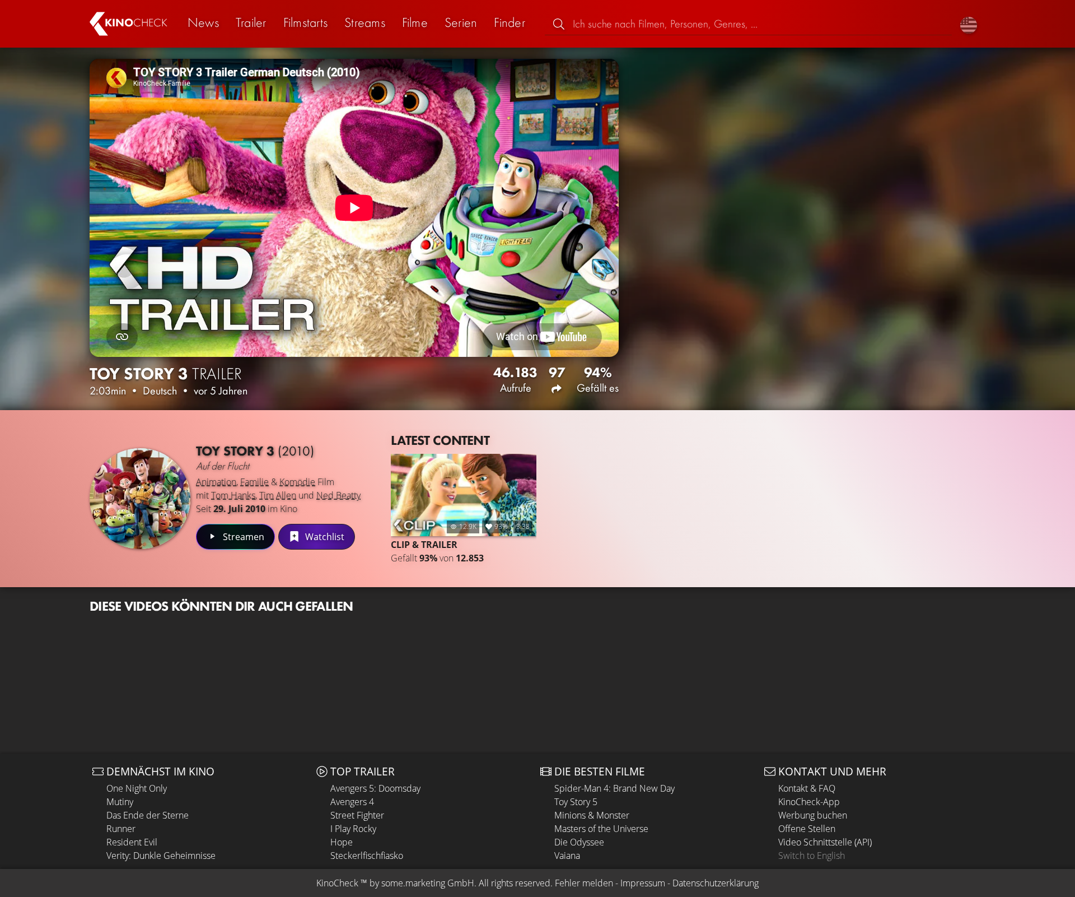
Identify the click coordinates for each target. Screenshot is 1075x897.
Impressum (642, 883)
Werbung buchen (812, 815)
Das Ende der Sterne (147, 815)
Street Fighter (357, 815)
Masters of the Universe (601, 828)
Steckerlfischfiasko (366, 855)
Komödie (297, 482)
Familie (254, 482)
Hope (341, 842)
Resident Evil (131, 842)
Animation (216, 482)
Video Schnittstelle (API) (825, 842)
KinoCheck (337, 883)
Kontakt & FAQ (806, 788)
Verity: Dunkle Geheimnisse (161, 855)
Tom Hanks (233, 495)
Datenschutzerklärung (715, 883)
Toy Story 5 (575, 801)
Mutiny (119, 801)
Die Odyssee (579, 842)
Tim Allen (277, 495)
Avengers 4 (352, 801)
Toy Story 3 (255, 450)
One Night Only (136, 788)
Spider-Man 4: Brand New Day (614, 788)
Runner (120, 828)
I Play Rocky (353, 828)
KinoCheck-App (809, 801)
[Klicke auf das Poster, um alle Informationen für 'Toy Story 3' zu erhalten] (140, 498)
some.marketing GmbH (427, 883)
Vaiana (567, 855)
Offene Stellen (806, 828)
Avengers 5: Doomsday (375, 788)
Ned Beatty (338, 495)
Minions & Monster (591, 815)
